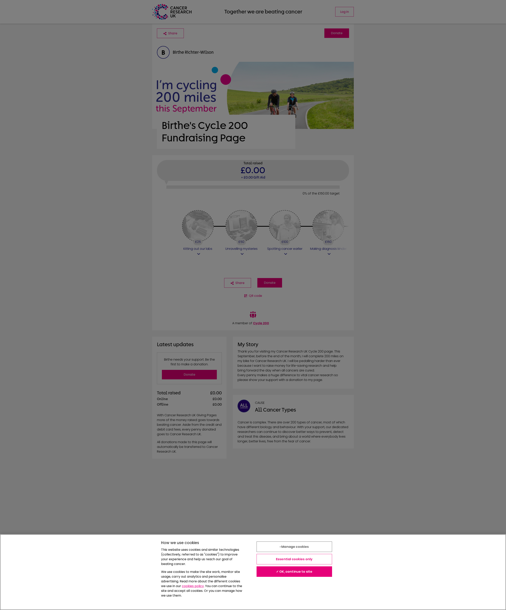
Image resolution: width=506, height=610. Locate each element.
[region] (253, 572)
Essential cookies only (294, 559)
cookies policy (193, 586)
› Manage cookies (294, 546)
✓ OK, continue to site (294, 571)
